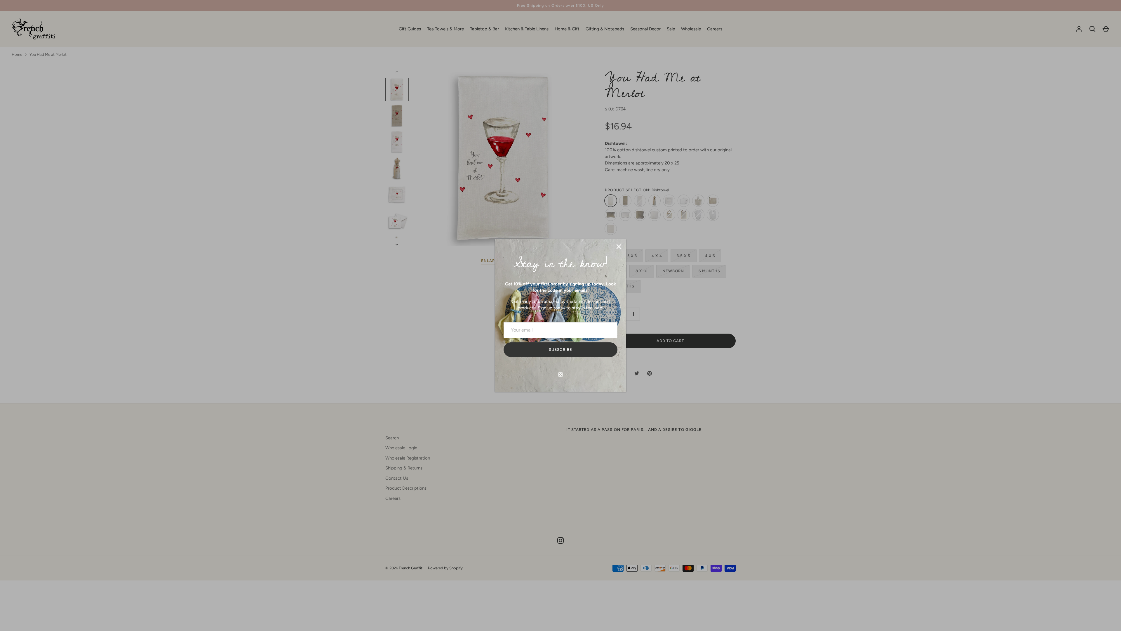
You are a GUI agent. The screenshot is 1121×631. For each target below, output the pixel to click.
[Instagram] (560, 374)
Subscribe (560, 349)
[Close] (618, 246)
